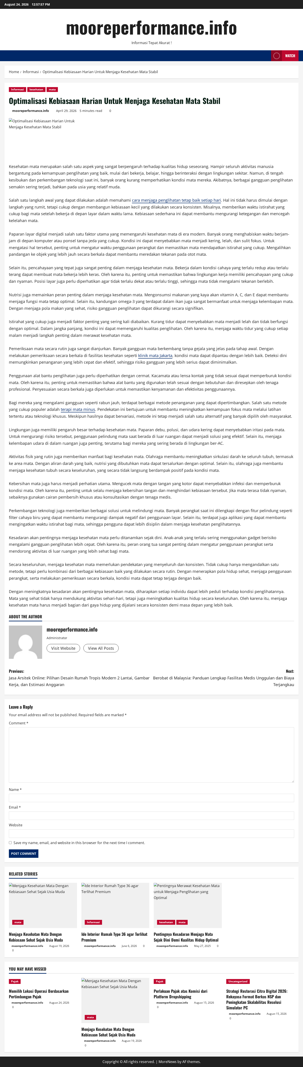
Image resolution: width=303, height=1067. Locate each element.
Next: (223, 677)
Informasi (17, 89)
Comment (18, 723)
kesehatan (36, 89)
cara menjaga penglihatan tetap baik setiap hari (176, 200)
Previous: (79, 677)
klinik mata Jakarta (155, 355)
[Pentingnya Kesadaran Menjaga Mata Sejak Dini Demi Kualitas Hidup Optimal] (188, 905)
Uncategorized (238, 981)
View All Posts (101, 648)
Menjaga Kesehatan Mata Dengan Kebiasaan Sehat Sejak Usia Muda (36, 936)
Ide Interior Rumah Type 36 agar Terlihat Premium (114, 936)
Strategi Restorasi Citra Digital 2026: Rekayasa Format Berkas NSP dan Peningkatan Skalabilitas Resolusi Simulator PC (256, 999)
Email (15, 807)
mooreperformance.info (151, 27)
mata (52, 89)
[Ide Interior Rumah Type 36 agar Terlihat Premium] (115, 905)
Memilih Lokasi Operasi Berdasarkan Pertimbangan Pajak (39, 993)
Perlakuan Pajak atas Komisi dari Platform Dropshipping (180, 993)
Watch (290, 55)
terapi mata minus (78, 409)
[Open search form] (266, 55)
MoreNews (168, 1061)
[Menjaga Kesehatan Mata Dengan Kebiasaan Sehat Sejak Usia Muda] (43, 905)
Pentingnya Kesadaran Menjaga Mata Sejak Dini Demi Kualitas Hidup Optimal (186, 936)
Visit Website (63, 648)
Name (15, 789)
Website (15, 825)
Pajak (14, 981)
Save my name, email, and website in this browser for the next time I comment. (79, 842)
